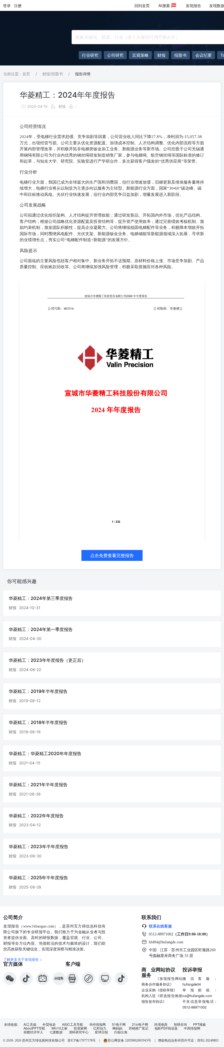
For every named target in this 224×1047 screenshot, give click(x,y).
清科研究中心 (79, 1032)
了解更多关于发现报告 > (22, 959)
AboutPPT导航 (34, 1028)
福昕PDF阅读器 (166, 1028)
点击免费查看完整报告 (112, 555)
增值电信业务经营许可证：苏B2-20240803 (188, 1040)
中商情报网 (192, 1028)
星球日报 (101, 1032)
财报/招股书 (52, 73)
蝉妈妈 (117, 1028)
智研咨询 (180, 1024)
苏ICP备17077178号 (81, 1040)
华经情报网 (97, 1024)
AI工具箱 (29, 1024)
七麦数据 (56, 1032)
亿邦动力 (99, 1028)
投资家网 (80, 1028)
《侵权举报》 (166, 989)
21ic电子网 (140, 1024)
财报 (62, 106)
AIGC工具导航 (72, 1024)
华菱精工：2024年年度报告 (67, 95)
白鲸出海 (120, 1032)
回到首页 (142, 5)
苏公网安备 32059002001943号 (130, 1040)
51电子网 (119, 1024)
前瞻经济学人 (33, 1032)
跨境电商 (160, 1024)
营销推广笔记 (138, 1028)
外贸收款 (49, 1024)
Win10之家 (59, 1028)
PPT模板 (199, 1024)
